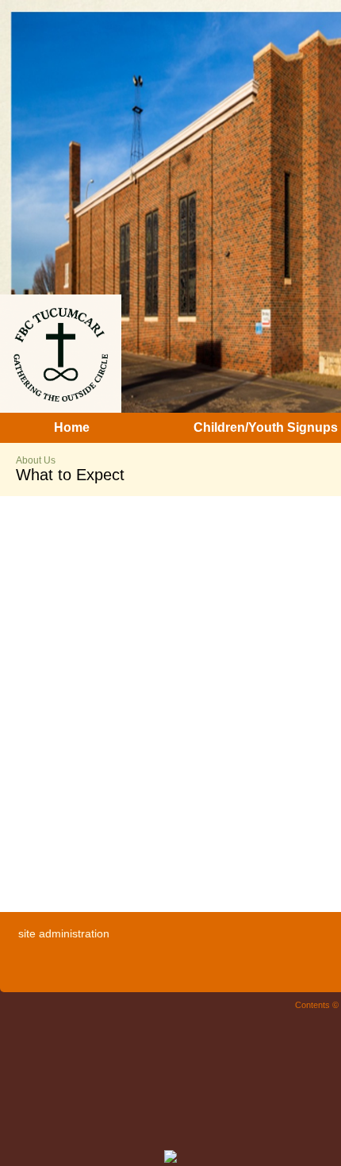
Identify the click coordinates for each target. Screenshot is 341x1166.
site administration (63, 933)
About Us (36, 460)
